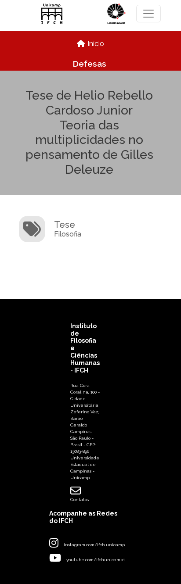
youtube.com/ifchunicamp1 (95, 559)
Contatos (79, 499)
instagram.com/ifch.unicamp (94, 544)
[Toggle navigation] (148, 13)
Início (95, 43)
